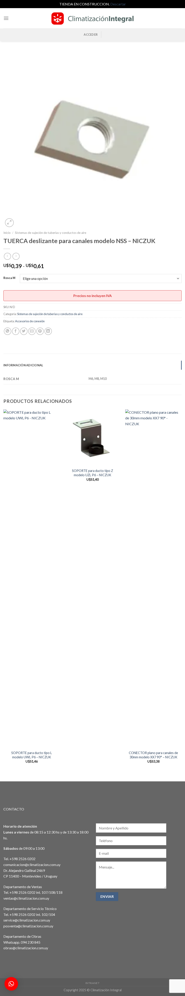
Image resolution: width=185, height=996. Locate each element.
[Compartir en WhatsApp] (7, 331)
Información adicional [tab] (23, 365)
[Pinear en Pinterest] (40, 331)
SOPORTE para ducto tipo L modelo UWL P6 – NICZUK (31, 755)
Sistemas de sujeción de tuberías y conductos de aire (50, 232)
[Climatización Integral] (92, 18)
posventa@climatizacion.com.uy (28, 926)
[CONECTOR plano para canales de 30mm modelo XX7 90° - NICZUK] (153, 578)
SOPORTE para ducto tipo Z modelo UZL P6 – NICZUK (92, 473)
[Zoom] (9, 222)
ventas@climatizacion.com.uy (26, 898)
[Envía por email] (32, 331)
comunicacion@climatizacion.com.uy (31, 864)
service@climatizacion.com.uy (26, 920)
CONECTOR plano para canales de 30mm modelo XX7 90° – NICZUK (153, 755)
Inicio (7, 232)
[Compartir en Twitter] (24, 331)
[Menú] (6, 18)
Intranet (93, 983)
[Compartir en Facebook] (15, 331)
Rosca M (9, 278)
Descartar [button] (118, 4)
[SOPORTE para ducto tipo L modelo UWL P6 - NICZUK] (31, 578)
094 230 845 (30, 942)
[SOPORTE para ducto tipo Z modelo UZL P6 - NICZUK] (92, 437)
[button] (11, 984)
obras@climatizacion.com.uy (25, 948)
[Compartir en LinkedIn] (48, 331)
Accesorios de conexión (30, 321)
